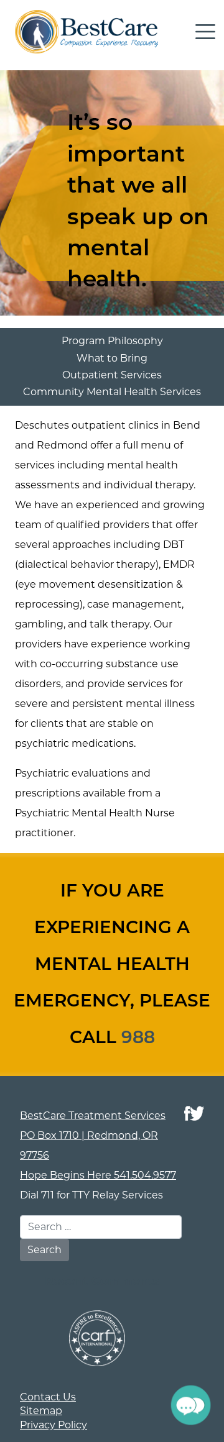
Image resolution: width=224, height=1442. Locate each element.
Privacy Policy (53, 1425)
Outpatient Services (112, 375)
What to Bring (112, 358)
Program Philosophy (112, 341)
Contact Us (48, 1397)
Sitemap (41, 1411)
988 (138, 1038)
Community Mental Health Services (112, 392)
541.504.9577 (145, 1175)
